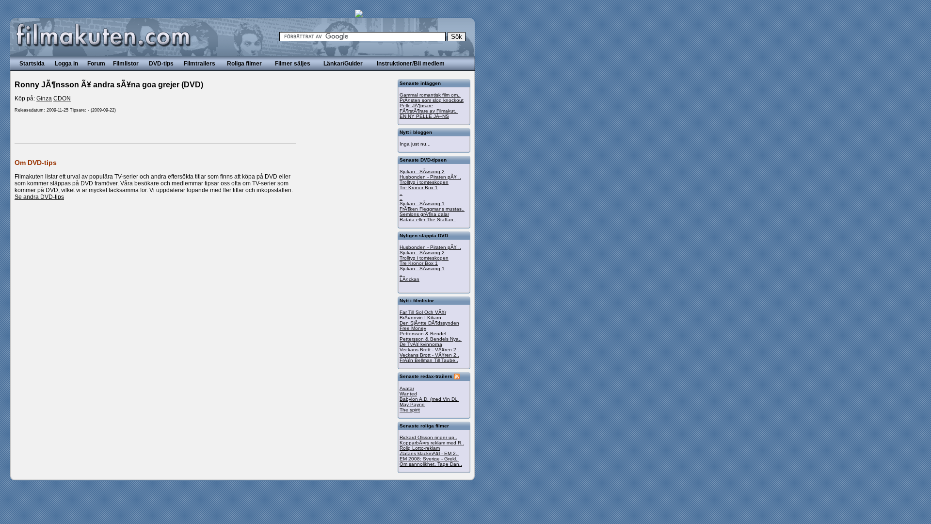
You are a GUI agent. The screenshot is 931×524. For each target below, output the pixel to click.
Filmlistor (126, 63)
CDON (62, 98)
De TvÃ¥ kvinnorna (421, 344)
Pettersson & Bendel (423, 333)
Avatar (407, 388)
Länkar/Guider (343, 63)
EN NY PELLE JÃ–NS (424, 116)
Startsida (32, 63)
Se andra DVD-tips (39, 197)
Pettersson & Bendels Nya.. (431, 339)
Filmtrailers (199, 63)
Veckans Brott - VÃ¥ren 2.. (429, 349)
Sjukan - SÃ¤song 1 (422, 203)
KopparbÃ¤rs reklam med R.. (432, 442)
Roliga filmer (244, 63)
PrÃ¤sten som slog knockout (432, 100)
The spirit (410, 409)
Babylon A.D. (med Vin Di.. (429, 399)
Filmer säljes (292, 63)
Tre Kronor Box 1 (419, 187)
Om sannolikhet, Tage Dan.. (431, 464)
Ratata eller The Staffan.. (428, 219)
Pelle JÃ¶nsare (416, 105)
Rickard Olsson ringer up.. (428, 437)
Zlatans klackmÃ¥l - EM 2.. (429, 453)
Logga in (66, 63)
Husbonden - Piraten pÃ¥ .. (430, 177)
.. (401, 193)
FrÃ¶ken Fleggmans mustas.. (432, 209)
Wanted (408, 393)
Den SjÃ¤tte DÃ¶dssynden (429, 323)
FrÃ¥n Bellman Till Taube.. (429, 360)
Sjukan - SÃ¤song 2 (422, 171)
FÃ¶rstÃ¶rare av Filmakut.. (429, 111)
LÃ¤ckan (409, 279)
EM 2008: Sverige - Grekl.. (429, 458)
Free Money (413, 328)
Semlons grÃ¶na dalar (424, 214)
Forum (96, 63)
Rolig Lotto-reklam (420, 448)
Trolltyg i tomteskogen (424, 182)
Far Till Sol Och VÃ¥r (423, 312)
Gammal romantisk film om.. (430, 95)
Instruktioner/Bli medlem (411, 63)
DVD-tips (161, 63)
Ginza (44, 98)
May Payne (412, 404)
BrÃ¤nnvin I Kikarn (420, 317)
